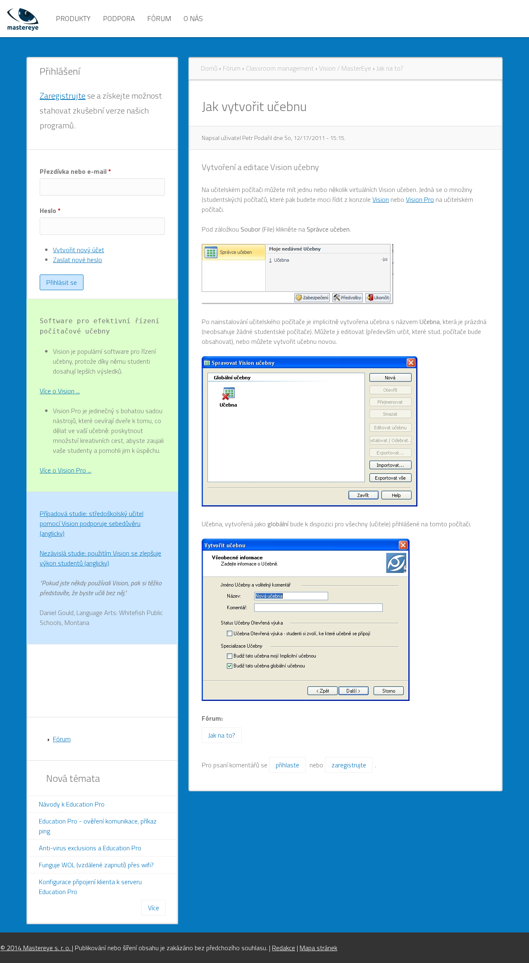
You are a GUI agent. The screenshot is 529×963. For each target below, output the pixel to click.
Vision (380, 199)
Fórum (159, 18)
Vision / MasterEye (345, 68)
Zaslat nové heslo (77, 260)
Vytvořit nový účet (78, 250)
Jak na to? (389, 68)
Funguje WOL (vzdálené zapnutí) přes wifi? (96, 865)
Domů (209, 68)
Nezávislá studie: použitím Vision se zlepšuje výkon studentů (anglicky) (100, 558)
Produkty (73, 18)
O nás (193, 18)
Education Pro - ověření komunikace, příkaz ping (98, 826)
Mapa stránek (318, 948)
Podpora (119, 18)
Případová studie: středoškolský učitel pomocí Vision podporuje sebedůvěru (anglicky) (91, 523)
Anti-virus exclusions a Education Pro (90, 848)
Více (153, 908)
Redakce (283, 948)
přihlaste (287, 765)
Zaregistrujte (63, 95)
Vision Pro (420, 199)
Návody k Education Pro (72, 804)
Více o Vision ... (60, 391)
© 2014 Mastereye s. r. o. (36, 948)
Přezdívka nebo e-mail (75, 171)
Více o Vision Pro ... (65, 470)
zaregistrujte (348, 765)
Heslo (50, 210)
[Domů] (22, 18)
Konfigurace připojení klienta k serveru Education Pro (90, 887)
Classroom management (280, 68)
